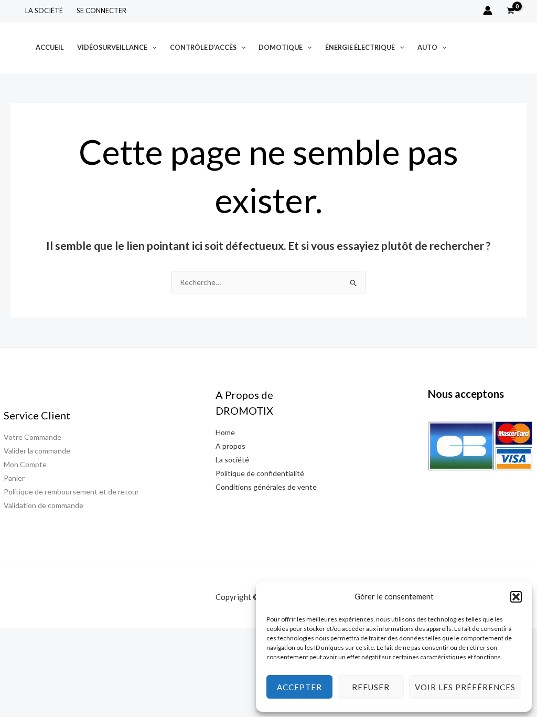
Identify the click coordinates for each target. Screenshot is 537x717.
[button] (516, 597)
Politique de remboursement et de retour (71, 491)
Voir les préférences (465, 687)
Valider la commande (37, 450)
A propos (230, 445)
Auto (427, 47)
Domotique (281, 47)
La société (44, 10)
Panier (14, 477)
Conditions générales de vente (266, 486)
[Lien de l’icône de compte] (487, 10)
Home (225, 432)
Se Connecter (101, 10)
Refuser (371, 687)
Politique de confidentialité (260, 473)
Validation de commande (43, 505)
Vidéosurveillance (112, 47)
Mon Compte (25, 464)
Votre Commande (32, 437)
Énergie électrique (360, 47)
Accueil (50, 47)
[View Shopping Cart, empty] (511, 10)
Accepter (299, 687)
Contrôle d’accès (203, 47)
